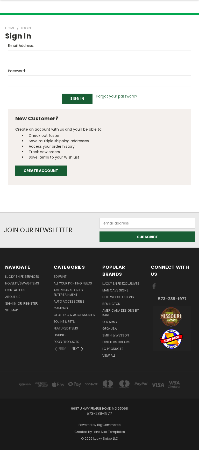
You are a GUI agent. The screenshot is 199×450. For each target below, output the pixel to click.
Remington (111, 304)
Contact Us (15, 290)
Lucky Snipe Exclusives (120, 283)
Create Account (41, 170)
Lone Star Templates (109, 432)
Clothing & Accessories (74, 315)
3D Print (60, 276)
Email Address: (21, 45)
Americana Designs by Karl (120, 312)
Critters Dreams (116, 342)
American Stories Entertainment (68, 292)
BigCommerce (108, 425)
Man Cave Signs (115, 290)
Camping (61, 308)
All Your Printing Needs (73, 283)
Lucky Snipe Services (22, 276)
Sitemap (11, 310)
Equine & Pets (64, 321)
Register (30, 303)
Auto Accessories (69, 301)
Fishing (60, 335)
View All (108, 355)
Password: (17, 70)
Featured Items (66, 328)
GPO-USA (109, 328)
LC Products (113, 349)
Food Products (66, 342)
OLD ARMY (109, 322)
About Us (12, 297)
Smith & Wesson (115, 335)
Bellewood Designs (118, 297)
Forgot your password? (116, 96)
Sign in (11, 303)
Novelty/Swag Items (22, 283)
